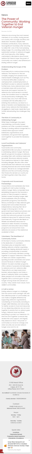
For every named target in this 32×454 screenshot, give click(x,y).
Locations (16, 432)
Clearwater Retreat (16, 434)
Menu (28, 3)
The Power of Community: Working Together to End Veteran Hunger (16, 23)
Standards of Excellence (16, 438)
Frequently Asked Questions (16, 436)
